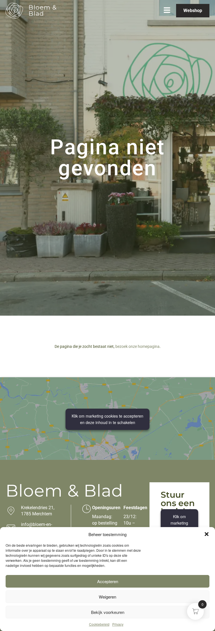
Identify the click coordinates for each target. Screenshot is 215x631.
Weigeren (107, 597)
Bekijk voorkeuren (107, 612)
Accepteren (107, 581)
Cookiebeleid (99, 624)
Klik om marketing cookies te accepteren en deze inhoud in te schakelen (107, 419)
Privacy (117, 624)
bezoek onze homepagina (137, 346)
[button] (206, 534)
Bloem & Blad (43, 10)
